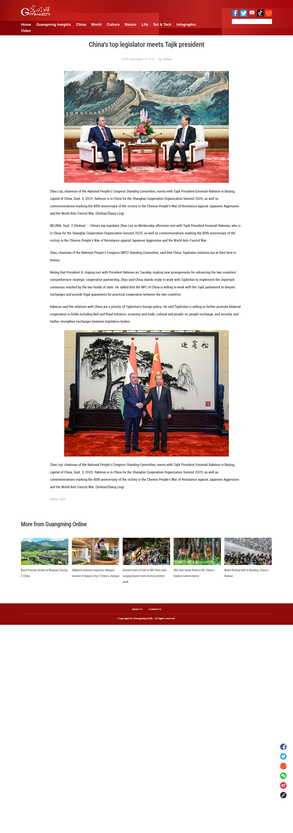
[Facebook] (283, 747)
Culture (113, 24)
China (81, 24)
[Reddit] (283, 766)
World (96, 24)
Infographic (186, 24)
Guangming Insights (53, 24)
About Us (137, 609)
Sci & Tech (162, 24)
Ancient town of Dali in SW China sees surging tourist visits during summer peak (145, 575)
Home (26, 24)
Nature (130, 24)
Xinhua (167, 59)
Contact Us (157, 609)
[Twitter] (283, 756)
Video (26, 31)
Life (145, 24)
